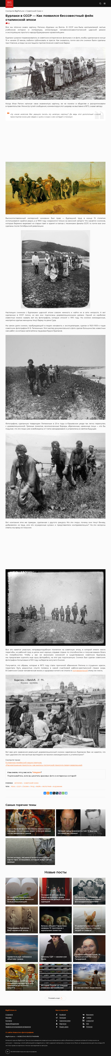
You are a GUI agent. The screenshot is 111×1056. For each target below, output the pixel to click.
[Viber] (60, 793)
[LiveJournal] (57, 793)
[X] (54, 793)
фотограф (46, 786)
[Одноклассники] (48, 793)
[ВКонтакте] (45, 793)
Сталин (25, 786)
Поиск (96, 3)
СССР (19, 786)
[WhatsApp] (63, 793)
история (18, 783)
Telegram (36, 772)
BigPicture (19, 11)
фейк (38, 786)
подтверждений (80, 671)
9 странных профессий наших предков (23, 763)
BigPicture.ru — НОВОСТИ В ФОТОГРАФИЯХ (22, 1036)
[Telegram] (66, 793)
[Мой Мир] (51, 793)
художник (57, 786)
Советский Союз (33, 11)
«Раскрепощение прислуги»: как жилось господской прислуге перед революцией (44, 765)
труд (32, 786)
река (13, 786)
